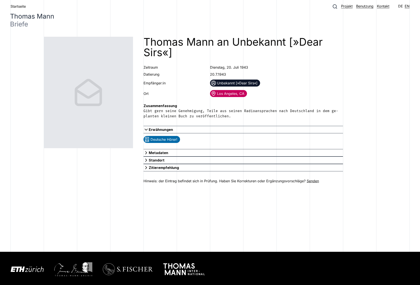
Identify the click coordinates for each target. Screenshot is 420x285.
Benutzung (364, 6)
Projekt (347, 6)
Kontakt (383, 6)
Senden (313, 181)
